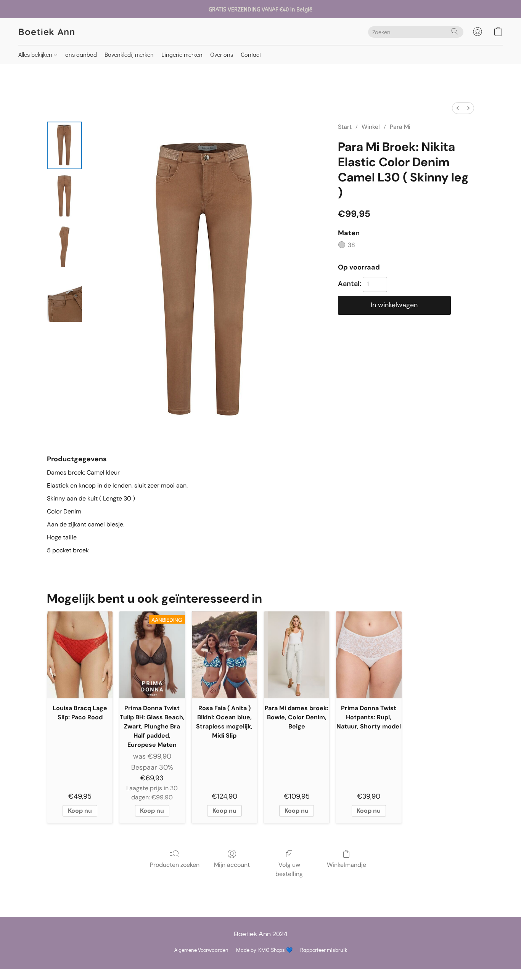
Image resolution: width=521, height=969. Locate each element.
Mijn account (232, 865)
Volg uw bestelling (289, 869)
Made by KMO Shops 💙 (264, 949)
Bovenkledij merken (129, 54)
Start (345, 127)
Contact (251, 54)
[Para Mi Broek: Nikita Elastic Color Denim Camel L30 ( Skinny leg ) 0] (64, 145)
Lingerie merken (182, 54)
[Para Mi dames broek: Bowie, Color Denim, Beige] (296, 654)
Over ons (221, 54)
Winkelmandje (346, 865)
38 (351, 245)
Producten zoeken (174, 865)
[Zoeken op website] (454, 31)
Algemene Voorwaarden (201, 949)
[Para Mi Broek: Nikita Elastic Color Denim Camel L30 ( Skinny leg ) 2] (64, 247)
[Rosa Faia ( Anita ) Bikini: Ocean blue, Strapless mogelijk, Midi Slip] (224, 654)
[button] (46, 31)
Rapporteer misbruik (323, 949)
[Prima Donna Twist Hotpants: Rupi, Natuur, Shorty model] (368, 654)
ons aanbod (81, 54)
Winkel (371, 127)
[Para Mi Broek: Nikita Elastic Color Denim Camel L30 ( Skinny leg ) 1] (64, 196)
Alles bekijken (36, 54)
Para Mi (400, 127)
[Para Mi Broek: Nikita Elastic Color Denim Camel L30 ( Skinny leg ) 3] (64, 298)
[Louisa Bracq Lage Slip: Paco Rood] (80, 654)
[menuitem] (457, 108)
